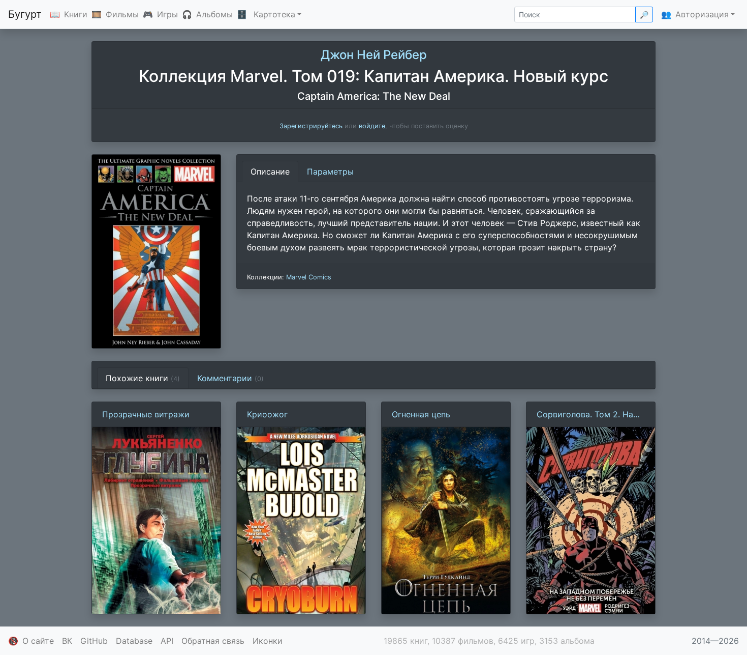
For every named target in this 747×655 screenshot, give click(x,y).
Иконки (268, 641)
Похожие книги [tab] (143, 378)
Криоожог (267, 414)
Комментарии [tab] (230, 378)
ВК (67, 641)
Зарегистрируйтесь (311, 126)
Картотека (274, 14)
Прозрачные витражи (146, 414)
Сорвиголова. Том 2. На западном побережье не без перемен (585, 414)
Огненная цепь (421, 414)
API (167, 641)
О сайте (38, 641)
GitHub (94, 641)
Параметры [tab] (330, 171)
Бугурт (25, 14)
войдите (372, 126)
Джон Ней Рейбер (374, 54)
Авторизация (702, 14)
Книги (75, 14)
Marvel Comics (308, 277)
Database (134, 641)
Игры (167, 14)
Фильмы (122, 14)
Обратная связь (212, 641)
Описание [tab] (270, 171)
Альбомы (214, 14)
